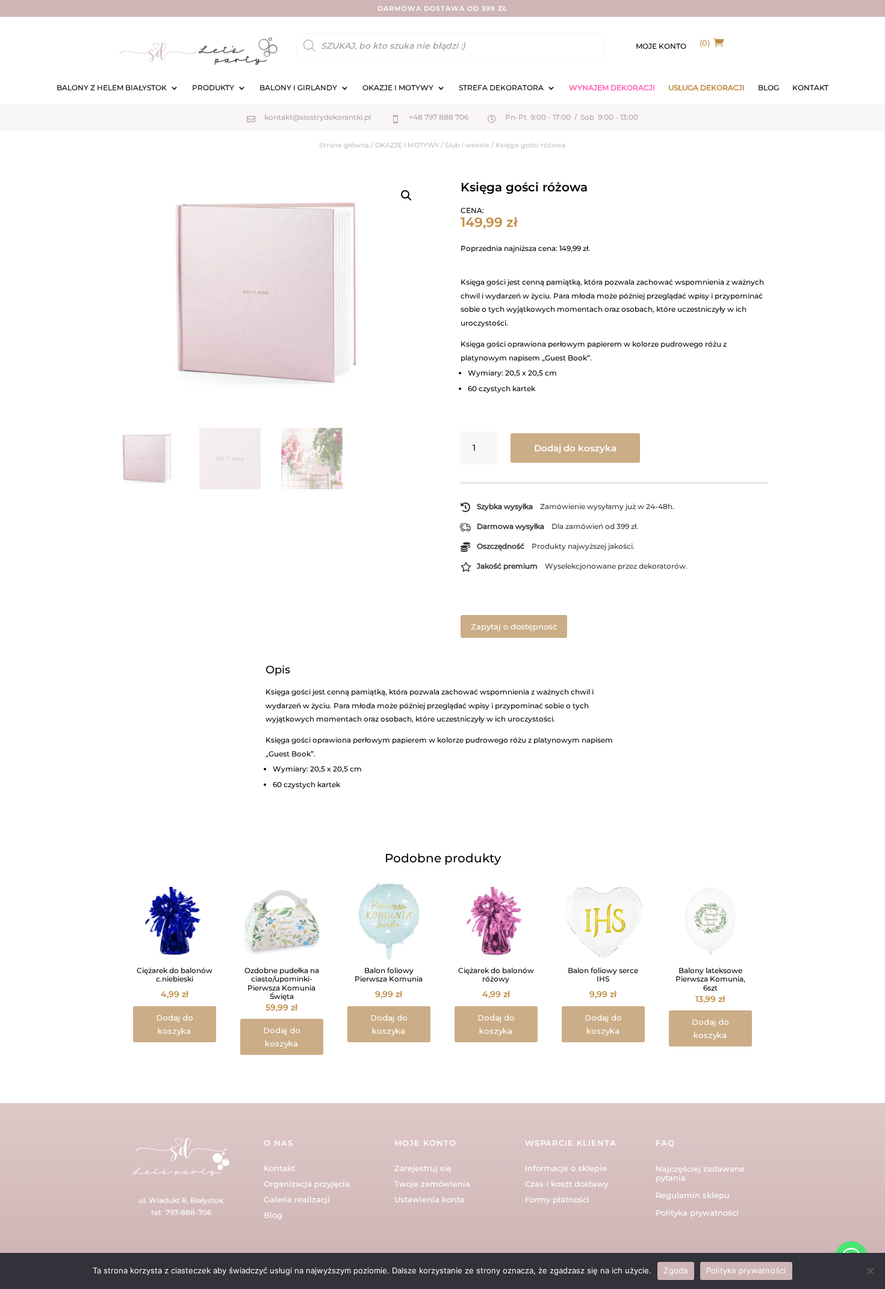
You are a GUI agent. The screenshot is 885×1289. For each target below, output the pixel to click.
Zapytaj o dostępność (514, 626)
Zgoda (675, 1270)
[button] (406, 195)
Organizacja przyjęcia (307, 1184)
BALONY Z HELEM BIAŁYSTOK (112, 88)
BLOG (768, 88)
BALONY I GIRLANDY (298, 88)
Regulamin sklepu (693, 1195)
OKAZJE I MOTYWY (397, 88)
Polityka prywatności (697, 1212)
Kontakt (279, 1168)
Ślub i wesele (467, 145)
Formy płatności (557, 1199)
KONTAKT (810, 88)
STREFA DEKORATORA (501, 88)
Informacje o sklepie (566, 1168)
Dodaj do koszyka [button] (174, 1024)
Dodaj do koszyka (575, 448)
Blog (273, 1215)
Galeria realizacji (297, 1199)
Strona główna (344, 145)
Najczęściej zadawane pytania (700, 1173)
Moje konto (661, 46)
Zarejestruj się (423, 1168)
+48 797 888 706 (438, 117)
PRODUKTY (213, 88)
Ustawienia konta (429, 1199)
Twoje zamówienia (432, 1184)
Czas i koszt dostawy (566, 1184)
